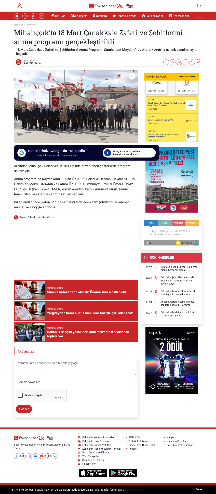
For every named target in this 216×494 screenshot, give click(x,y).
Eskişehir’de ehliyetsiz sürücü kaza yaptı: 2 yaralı (177, 314)
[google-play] (123, 472)
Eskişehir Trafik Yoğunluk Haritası (101, 448)
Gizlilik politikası (135, 489)
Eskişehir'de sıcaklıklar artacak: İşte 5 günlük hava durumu (178, 293)
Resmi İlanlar (181, 16)
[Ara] (199, 6)
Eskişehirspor (154, 16)
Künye (170, 437)
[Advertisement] (76, 248)
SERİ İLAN (134, 437)
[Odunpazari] (171, 179)
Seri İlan (60, 16)
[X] (23, 456)
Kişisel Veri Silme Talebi (142, 445)
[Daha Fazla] (185, 62)
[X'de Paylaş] (173, 62)
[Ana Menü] (199, 16)
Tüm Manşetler (90, 456)
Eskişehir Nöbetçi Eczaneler (98, 437)
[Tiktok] (48, 456)
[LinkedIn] (35, 456)
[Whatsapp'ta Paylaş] (179, 62)
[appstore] (93, 472)
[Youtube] (42, 456)
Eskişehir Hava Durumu (95, 441)
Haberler (18, 24)
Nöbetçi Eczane (126, 16)
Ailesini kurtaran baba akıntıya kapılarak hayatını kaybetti (177, 303)
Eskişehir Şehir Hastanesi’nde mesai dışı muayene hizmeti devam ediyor (177, 280)
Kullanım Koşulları (177, 441)
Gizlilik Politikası (138, 441)
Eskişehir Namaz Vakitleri (97, 445)
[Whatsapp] (54, 456)
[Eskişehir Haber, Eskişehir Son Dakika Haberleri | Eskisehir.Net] (111, 5)
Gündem (101, 16)
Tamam (199, 489)
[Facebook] (17, 456)
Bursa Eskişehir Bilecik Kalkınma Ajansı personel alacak (178, 268)
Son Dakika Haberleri (94, 460)
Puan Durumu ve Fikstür (95, 452)
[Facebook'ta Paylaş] (166, 62)
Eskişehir (81, 16)
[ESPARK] (171, 360)
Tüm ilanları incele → (188, 76)
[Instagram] (29, 456)
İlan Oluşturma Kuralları (180, 445)
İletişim (133, 448)
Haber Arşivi (89, 463)
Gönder (24, 409)
